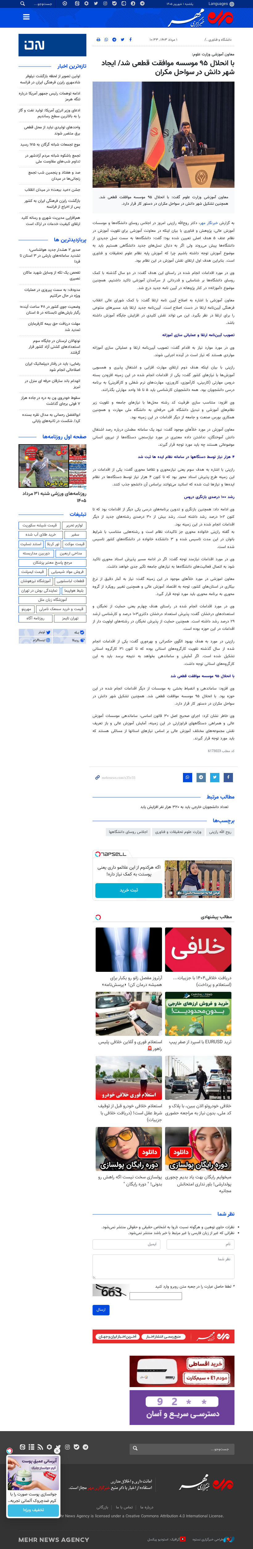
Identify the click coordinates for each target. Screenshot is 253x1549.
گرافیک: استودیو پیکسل (163, 1539)
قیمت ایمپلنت (32, 572)
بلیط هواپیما (74, 591)
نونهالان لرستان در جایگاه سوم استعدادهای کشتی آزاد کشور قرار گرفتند (54, 347)
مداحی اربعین (71, 553)
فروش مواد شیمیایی (67, 572)
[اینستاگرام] (67, 1447)
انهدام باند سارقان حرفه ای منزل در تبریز (52, 384)
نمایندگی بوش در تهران (39, 591)
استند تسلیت (30, 544)
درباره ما (146, 1507)
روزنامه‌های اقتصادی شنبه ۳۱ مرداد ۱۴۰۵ (52, 497)
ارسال (101, 1310)
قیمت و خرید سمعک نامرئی (61, 609)
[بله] (76, 1447)
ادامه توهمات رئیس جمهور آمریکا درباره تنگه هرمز (49, 97)
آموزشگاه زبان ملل (52, 600)
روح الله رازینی (220, 832)
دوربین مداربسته (36, 553)
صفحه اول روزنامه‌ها (64, 437)
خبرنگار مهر (209, 223)
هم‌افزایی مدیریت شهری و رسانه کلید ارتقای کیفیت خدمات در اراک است (50, 221)
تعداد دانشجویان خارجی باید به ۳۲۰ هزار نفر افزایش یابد (184, 807)
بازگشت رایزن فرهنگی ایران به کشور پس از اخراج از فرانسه (52, 204)
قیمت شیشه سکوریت (40, 525)
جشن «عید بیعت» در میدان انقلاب (52, 190)
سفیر (75, 535)
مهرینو (26, 609)
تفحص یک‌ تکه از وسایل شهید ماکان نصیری (51, 276)
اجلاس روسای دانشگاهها (128, 832)
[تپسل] (98, 854)
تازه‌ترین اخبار (71, 66)
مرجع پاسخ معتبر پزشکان (52, 563)
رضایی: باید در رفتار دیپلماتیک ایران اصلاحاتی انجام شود (52, 367)
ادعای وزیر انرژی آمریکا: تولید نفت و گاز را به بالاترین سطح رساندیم (49, 113)
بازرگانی (102, 1507)
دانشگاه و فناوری (220, 39)
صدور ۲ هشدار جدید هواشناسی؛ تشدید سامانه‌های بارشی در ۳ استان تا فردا (50, 256)
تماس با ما (124, 1507)
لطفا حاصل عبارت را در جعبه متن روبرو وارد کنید (194, 1287)
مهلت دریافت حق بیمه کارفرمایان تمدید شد (54, 327)
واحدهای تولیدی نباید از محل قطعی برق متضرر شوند (52, 130)
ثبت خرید (129, 890)
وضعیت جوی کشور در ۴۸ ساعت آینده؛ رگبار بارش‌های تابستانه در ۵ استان (50, 310)
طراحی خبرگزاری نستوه (208, 1539)
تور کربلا (53, 544)
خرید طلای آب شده (41, 535)
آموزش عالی (193, 39)
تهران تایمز (70, 618)
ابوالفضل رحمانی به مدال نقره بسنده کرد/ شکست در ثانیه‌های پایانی (51, 418)
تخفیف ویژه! (33, 1510)
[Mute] (179, 893)
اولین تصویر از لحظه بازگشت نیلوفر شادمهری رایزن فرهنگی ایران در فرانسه (50, 79)
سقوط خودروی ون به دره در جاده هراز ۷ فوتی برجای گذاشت (50, 401)
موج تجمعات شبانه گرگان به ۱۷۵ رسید (50, 145)
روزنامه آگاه (35, 618)
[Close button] (57, 1451)
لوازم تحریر (74, 525)
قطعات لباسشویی (70, 581)
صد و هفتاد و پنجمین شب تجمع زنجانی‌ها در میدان (54, 176)
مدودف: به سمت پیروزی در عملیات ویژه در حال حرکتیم (52, 293)
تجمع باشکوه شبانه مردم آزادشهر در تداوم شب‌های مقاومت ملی (52, 159)
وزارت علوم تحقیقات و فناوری (178, 832)
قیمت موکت (75, 544)
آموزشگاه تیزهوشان (36, 581)
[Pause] (171, 893)
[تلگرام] (85, 1447)
